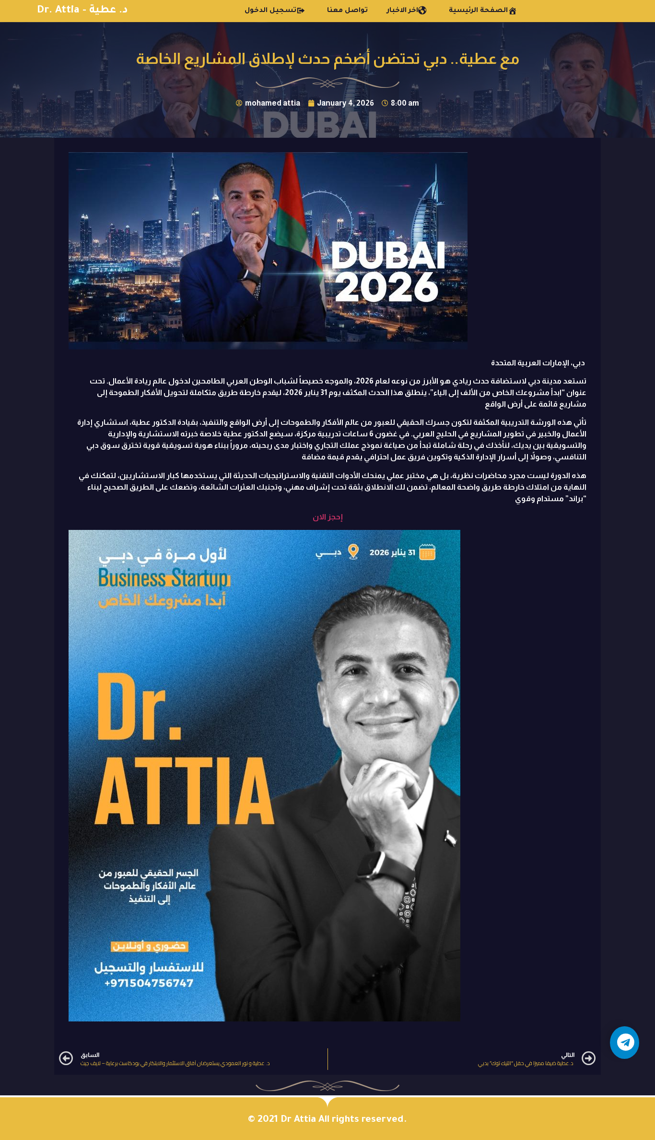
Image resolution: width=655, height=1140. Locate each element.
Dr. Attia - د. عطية (82, 11)
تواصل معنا (347, 11)
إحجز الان (328, 517)
